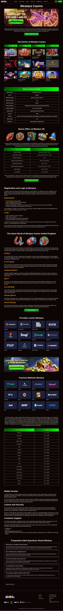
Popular (10, 45)
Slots (51, 45)
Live (24, 45)
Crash (38, 45)
